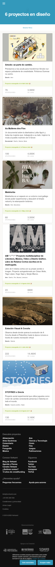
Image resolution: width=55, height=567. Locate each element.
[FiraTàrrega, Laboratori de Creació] (27, 550)
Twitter (31, 464)
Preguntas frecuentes (12, 482)
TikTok (31, 471)
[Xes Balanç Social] (27, 532)
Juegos (32, 448)
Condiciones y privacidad (12, 501)
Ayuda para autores (37, 482)
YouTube (32, 466)
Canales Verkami (10, 466)
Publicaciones (35, 451)
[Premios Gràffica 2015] (10, 532)
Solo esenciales (28, 562)
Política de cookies (38, 558)
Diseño (6, 445)
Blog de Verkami (10, 461)
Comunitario (8, 443)
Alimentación (8, 438)
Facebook (32, 461)
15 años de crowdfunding (14, 471)
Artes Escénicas (10, 440)
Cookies (6, 509)
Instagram (32, 469)
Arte (30, 438)
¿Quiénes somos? (11, 469)
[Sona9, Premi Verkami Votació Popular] (44, 550)
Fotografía (7, 448)
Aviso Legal (7, 505)
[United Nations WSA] (44, 532)
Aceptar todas (45, 562)
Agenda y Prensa (10, 464)
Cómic (31, 443)
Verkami (27, 4)
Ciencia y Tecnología (38, 440)
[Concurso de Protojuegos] (10, 550)
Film (31, 445)
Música (6, 451)
